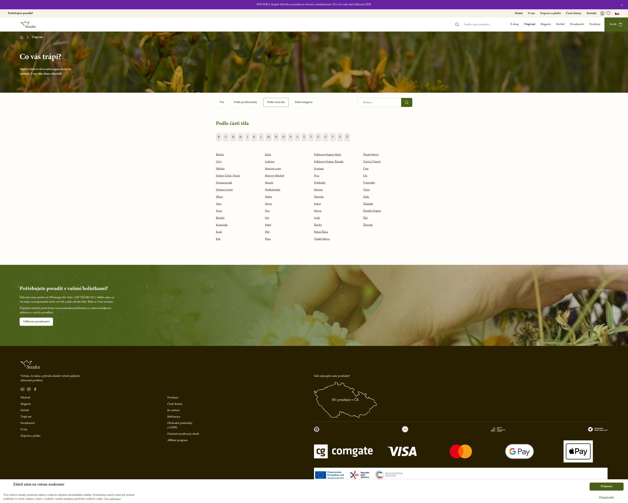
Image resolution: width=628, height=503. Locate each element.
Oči (267, 218)
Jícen (219, 211)
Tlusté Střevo (371, 154)
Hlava (219, 197)
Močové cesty (273, 168)
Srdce (317, 204)
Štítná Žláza (321, 232)
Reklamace (173, 416)
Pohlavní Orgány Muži (327, 154)
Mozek (269, 182)
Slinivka (319, 197)
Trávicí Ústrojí (372, 161)
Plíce (268, 239)
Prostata (319, 168)
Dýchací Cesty (224, 189)
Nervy (268, 204)
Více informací (112, 499)
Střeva (317, 211)
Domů (519, 13)
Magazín (546, 24)
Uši (365, 175)
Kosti (219, 232)
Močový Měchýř (274, 175)
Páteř (268, 225)
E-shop (514, 24)
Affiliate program (177, 440)
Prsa (316, 175)
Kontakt (591, 13)
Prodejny (594, 24)
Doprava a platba (550, 13)
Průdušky (320, 182)
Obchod (25, 397)
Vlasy (366, 189)
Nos (267, 211)
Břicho (220, 154)
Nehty (268, 197)
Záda (366, 197)
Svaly (317, 218)
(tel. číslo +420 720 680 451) (79, 297)
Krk (218, 239)
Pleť (267, 232)
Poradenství (577, 24)
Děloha (220, 168)
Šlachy (318, 225)
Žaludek (368, 204)
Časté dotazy (573, 13)
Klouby (220, 218)
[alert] (314, 491)
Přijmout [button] (606, 486)
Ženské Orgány (372, 211)
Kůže (268, 154)
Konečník (221, 225)
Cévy (219, 161)
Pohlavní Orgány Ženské (328, 161)
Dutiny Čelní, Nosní (228, 175)
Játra (218, 204)
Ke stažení (173, 410)
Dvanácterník (224, 182)
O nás (531, 13)
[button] (606, 497)
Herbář (560, 24)
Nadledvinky (272, 189)
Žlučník (368, 225)
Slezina (318, 189)
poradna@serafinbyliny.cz (74, 308)
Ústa (365, 168)
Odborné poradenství (36, 321)
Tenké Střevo (322, 239)
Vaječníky (369, 182)
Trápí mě (529, 24)
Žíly (365, 218)
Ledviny (270, 161)
